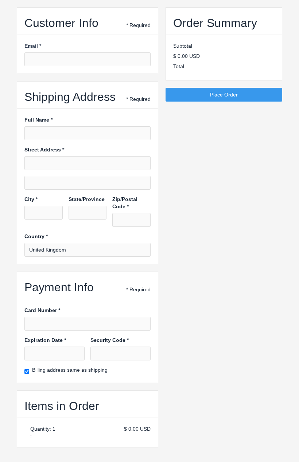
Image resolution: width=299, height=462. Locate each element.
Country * (36, 236)
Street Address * (44, 150)
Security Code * (109, 340)
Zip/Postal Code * (124, 202)
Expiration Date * (45, 340)
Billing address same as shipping (70, 370)
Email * (32, 46)
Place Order (224, 95)
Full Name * (38, 120)
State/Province (87, 199)
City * (31, 199)
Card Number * (42, 310)
